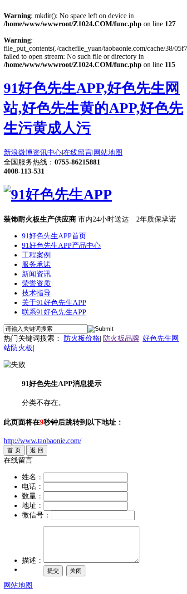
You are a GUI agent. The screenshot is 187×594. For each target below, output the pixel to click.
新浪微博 (18, 152)
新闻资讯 (36, 274)
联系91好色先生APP (54, 312)
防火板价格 (82, 338)
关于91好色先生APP (54, 302)
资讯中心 (47, 152)
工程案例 (36, 255)
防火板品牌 (121, 338)
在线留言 (77, 152)
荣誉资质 (36, 283)
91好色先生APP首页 (54, 236)
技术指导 (36, 293)
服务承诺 (36, 264)
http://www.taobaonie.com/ (42, 440)
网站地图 (108, 152)
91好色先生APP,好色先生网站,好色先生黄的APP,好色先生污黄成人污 (93, 108)
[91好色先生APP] (58, 194)
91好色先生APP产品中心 (61, 245)
